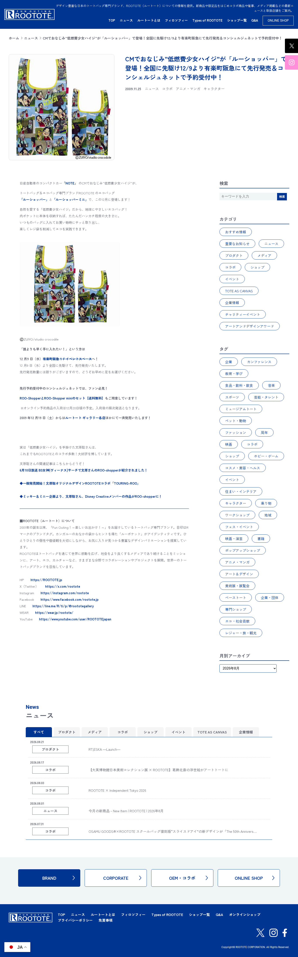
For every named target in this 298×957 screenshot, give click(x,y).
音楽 (271, 385)
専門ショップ (235, 609)
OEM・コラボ (182, 878)
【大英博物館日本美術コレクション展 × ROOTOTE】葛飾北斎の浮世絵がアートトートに (158, 769)
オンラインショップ (244, 914)
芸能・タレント (266, 397)
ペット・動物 (235, 420)
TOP (111, 20)
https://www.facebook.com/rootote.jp (70, 599)
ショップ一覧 (237, 20)
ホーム (14, 38)
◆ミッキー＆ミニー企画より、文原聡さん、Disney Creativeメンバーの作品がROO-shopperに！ (91, 496)
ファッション (235, 432)
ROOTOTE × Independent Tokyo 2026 (117, 790)
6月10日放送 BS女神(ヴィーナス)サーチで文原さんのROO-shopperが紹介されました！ (84, 470)
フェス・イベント (239, 526)
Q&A (254, 20)
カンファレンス (259, 361)
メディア (264, 255)
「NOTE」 (70, 183)
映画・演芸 (234, 538)
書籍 (260, 538)
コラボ (230, 267)
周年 (264, 432)
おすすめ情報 (235, 231)
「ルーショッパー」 (34, 199)
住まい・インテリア (241, 491)
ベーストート (235, 597)
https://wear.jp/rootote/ (54, 612)
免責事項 (106, 920)
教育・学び (234, 373)
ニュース (126, 20)
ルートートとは (148, 20)
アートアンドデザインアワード (249, 326)
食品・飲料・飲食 (239, 385)
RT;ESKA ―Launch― (104, 749)
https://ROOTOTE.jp (46, 579)
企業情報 (232, 302)
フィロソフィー (176, 20)
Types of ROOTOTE (207, 20)
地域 (267, 515)
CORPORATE (115, 878)
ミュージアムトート (241, 408)
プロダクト (234, 255)
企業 (228, 361)
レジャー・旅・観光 (241, 632)
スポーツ (232, 397)
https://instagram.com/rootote (65, 592)
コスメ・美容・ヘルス (242, 467)
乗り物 (266, 503)
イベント (232, 279)
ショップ (257, 267)
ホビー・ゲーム (266, 456)
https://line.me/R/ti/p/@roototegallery (63, 606)
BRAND (49, 878)
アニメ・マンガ (237, 562)
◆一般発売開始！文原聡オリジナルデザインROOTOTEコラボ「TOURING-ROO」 (80, 483)
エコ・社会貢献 (237, 621)
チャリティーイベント (242, 314)
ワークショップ (237, 515)
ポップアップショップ (242, 550)
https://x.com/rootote (62, 586)
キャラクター (235, 503)
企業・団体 (269, 597)
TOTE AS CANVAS (239, 290)
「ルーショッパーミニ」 (70, 199)
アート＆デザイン (239, 574)
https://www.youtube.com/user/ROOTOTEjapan (75, 619)
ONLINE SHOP (278, 20)
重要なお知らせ (237, 243)
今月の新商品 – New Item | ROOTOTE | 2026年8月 (126, 810)
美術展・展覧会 (237, 585)
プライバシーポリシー (75, 920)
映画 (228, 444)
